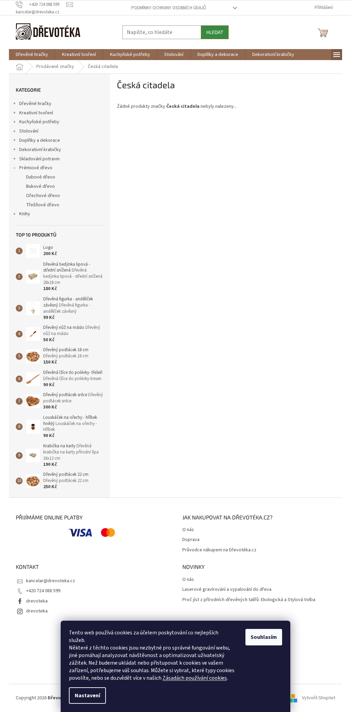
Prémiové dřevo (35, 167)
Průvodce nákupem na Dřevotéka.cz (219, 550)
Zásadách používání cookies (194, 678)
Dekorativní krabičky (40, 149)
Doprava (190, 540)
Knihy (24, 213)
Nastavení (87, 695)
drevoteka (37, 601)
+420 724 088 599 (43, 590)
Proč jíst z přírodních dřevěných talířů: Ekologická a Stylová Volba (248, 600)
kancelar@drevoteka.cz (50, 580)
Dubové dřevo (40, 177)
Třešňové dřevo (42, 205)
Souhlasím (264, 637)
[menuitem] (32, 54)
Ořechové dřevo (43, 195)
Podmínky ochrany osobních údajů (168, 8)
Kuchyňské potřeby (39, 121)
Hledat (214, 32)
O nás (188, 530)
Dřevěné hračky (35, 103)
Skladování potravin (39, 159)
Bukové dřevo (40, 186)
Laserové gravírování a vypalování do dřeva (226, 589)
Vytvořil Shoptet (318, 697)
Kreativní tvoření (36, 113)
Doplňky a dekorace (39, 140)
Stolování (28, 131)
